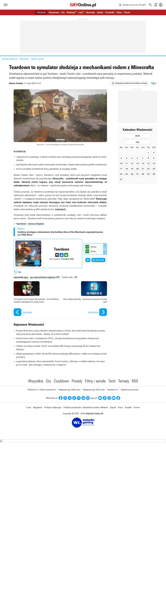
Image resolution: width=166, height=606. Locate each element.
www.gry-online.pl (9, 59)
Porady (77, 381)
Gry (63, 12)
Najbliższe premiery (130, 389)
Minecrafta (58, 178)
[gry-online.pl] (83, 4)
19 (132, 169)
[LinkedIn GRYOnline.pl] (83, 398)
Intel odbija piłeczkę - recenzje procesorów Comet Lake (84, 299)
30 (154, 174)
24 (121, 174)
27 (137, 174)
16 (154, 163)
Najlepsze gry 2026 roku (69, 389)
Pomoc (137, 407)
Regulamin (37, 407)
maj (137, 142)
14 (143, 163)
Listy (80, 12)
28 (143, 174)
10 (121, 163)
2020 (137, 136)
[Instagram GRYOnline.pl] (65, 398)
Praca (120, 407)
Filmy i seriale (95, 381)
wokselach (60, 209)
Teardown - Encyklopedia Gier (48, 253)
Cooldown (61, 381)
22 (148, 169)
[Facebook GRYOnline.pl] (61, 398)
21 (143, 169)
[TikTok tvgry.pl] (105, 398)
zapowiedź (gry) (21, 277)
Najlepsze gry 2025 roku (94, 389)
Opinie (100, 12)
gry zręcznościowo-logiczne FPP (45, 277)
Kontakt (128, 407)
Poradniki (109, 12)
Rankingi (71, 12)
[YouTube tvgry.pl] (100, 398)
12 (132, 163)
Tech (112, 381)
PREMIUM (41, 12)
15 (148, 163)
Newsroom (54, 12)
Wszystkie (35, 381)
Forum (127, 12)
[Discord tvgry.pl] (114, 398)
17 (121, 169)
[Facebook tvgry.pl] (118, 398)
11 (126, 163)
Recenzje (90, 12)
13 (137, 163)
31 (121, 179)
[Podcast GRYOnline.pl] (79, 398)
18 (126, 169)
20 (137, 169)
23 (154, 169)
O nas (28, 407)
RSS (135, 381)
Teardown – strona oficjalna (30, 223)
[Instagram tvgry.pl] (109, 398)
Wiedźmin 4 (112, 389)
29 (148, 174)
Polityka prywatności (72, 407)
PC (76, 277)
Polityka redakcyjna (52, 407)
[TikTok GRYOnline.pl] (74, 398)
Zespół (113, 407)
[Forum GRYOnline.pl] (88, 398)
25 (126, 174)
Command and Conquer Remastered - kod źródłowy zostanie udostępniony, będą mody (36, 299)
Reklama (104, 407)
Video (119, 12)
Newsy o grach (37, 59)
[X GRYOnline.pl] (70, 398)
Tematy (123, 381)
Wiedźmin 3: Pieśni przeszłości (42, 389)
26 (132, 174)
